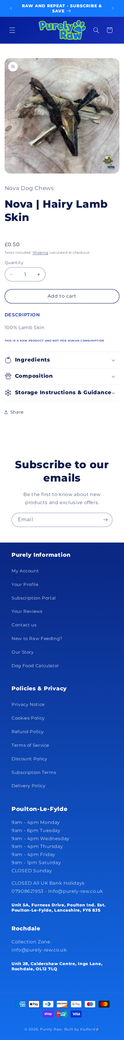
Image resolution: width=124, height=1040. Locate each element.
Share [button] (17, 412)
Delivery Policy (28, 785)
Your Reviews (27, 611)
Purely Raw (51, 1029)
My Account (25, 571)
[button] (12, 30)
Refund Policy (28, 731)
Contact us (24, 625)
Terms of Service (30, 745)
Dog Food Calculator (35, 665)
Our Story (23, 652)
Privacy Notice (28, 704)
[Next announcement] (113, 8)
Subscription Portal (34, 598)
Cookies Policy (28, 718)
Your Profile (25, 584)
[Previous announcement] (11, 8)
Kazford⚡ (89, 1029)
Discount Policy (29, 758)
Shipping (40, 253)
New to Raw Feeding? (37, 638)
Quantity (14, 262)
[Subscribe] (105, 520)
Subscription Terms (34, 772)
